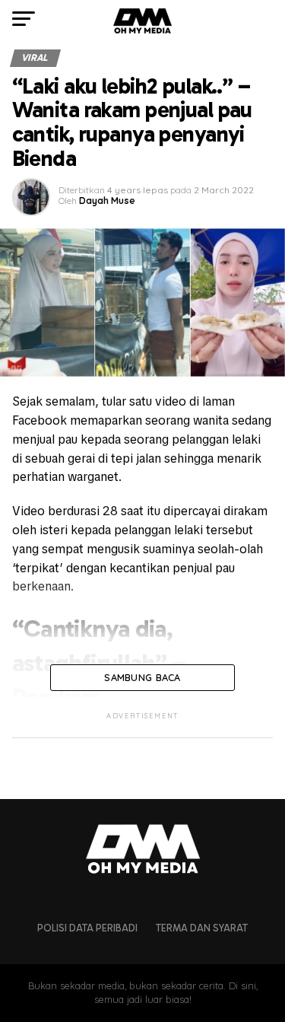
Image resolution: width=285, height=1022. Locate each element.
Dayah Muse (107, 200)
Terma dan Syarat (202, 928)
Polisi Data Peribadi (87, 928)
